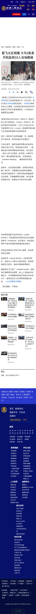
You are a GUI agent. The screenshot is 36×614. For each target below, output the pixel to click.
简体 (33, 2)
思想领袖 (26, 461)
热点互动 (26, 453)
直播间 (13, 416)
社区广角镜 (14, 471)
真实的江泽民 (18, 555)
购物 (24, 420)
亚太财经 (13, 476)
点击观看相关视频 (13, 281)
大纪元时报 (23, 590)
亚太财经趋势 (15, 473)
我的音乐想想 (20, 534)
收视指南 (21, 581)
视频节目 (14, 412)
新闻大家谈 (26, 451)
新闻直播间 (17, 14)
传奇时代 (17, 542)
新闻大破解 (26, 463)
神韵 (11, 2)
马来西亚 (27, 103)
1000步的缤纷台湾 (21, 530)
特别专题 (18, 537)
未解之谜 (13, 485)
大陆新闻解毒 (27, 476)
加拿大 (16, 392)
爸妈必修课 (13, 497)
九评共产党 (17, 552)
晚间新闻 (13, 458)
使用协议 (5, 583)
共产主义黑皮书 (19, 563)
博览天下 (20, 439)
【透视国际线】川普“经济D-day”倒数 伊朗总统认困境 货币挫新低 (12, 303)
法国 (7, 394)
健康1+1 (24, 485)
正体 (29, 2)
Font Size (26, 91)
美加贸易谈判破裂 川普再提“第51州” (29, 317)
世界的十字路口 (28, 471)
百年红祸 (17, 557)
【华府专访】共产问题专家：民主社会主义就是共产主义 (29, 342)
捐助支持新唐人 (15, 420)
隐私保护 (29, 581)
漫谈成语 (13, 495)
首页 (2, 47)
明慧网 (4, 595)
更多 (3, 598)
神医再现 (25, 495)
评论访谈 (26, 448)
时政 (18, 47)
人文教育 (14, 482)
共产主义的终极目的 (20, 547)
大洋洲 (28, 392)
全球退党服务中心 (23, 593)
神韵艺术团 (14, 590)
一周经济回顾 (15, 468)
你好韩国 (19, 513)
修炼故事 (17, 570)
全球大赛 (20, 442)
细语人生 (26, 478)
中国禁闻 (13, 456)
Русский (19, 397)
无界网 (17, 595)
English (4, 397)
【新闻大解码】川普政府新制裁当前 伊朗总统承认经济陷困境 (29, 303)
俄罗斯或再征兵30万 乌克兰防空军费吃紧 (12, 328)
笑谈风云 (13, 487)
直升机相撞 (10, 103)
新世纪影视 (25, 595)
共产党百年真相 (19, 545)
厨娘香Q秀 (19, 526)
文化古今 (13, 500)
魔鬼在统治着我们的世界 (22, 550)
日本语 (25, 397)
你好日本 (19, 511)
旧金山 (12, 394)
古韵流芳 (13, 490)
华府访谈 (13, 466)
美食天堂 (19, 516)
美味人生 (19, 518)
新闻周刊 (13, 463)
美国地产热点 (14, 502)
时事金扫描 (26, 456)
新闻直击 (13, 461)
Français (11, 397)
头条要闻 (12, 436)
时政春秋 (26, 458)
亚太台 (18, 394)
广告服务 (21, 583)
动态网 (11, 595)
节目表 (22, 412)
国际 (14, 47)
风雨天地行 (17, 560)
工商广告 (17, 573)
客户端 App (5, 586)
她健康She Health (27, 487)
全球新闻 (13, 451)
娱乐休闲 (20, 505)
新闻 (11, 427)
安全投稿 (13, 583)
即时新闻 (27, 436)
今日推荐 (12, 439)
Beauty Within (20, 521)
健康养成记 (25, 492)
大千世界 (19, 524)
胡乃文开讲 (25, 490)
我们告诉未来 (18, 540)
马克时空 (26, 473)
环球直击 (13, 453)
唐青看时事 (26, 468)
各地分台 (23, 2)
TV (24, 14)
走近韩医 (25, 497)
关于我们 (13, 581)
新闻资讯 (8, 47)
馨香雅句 (13, 492)
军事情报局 (26, 466)
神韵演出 (12, 442)
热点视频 (20, 436)
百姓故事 (17, 565)
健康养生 (25, 482)
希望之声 (13, 593)
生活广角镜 (19, 508)
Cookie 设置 (18, 611)
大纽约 (10, 392)
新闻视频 (14, 448)
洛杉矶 (22, 392)
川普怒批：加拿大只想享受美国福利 (12, 340)
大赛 (17, 2)
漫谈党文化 (17, 568)
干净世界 (5, 593)
